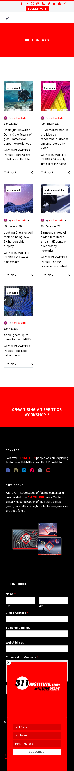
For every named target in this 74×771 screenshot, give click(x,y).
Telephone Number (19, 627)
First (8, 605)
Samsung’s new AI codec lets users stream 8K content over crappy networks (53, 241)
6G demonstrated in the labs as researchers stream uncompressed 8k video (54, 139)
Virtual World (13, 88)
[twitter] (40, 470)
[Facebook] (21, 3)
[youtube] (48, 470)
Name (11, 594)
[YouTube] (54, 3)
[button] (32, 172)
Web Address (15, 642)
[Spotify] (59, 3)
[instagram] (16, 470)
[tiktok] (32, 470)
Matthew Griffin (19, 118)
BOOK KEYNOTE (37, 8)
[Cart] (7, 18)
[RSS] (43, 3)
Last (41, 605)
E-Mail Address (17, 613)
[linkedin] (24, 470)
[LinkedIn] (27, 3)
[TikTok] (65, 3)
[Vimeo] (48, 3)
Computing (49, 88)
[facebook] (8, 470)
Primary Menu (67, 18)
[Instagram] (38, 3)
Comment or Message (22, 657)
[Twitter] (32, 3)
